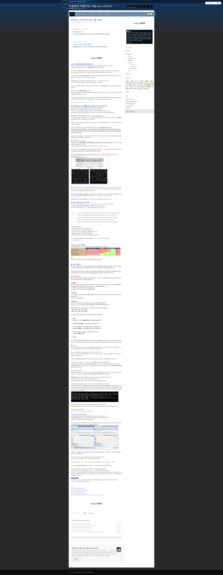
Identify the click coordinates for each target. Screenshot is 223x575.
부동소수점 (141, 82)
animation (146, 82)
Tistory (78, 572)
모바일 (73, 520)
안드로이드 (146, 88)
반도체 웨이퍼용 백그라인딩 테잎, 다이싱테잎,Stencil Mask (91, 34)
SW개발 (130, 60)
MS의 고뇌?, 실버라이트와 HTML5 (80, 529)
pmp (138, 84)
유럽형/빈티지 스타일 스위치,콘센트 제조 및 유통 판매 (89, 46)
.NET (142, 88)
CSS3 (135, 86)
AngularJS (131, 86)
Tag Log (83, 13)
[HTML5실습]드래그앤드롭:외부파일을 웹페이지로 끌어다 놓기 (86, 531)
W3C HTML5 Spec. (130, 105)
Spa (139, 86)
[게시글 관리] (79, 513)
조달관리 (147, 81)
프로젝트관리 (132, 58)
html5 (148, 84)
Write (84, 1)
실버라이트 (142, 86)
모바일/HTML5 (79, 22)
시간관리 (132, 81)
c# (138, 81)
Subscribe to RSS (73, 1)
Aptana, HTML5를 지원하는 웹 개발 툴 (81, 523)
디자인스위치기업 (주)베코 (82, 44)
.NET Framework (132, 68)
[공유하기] (77, 513)
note (129, 70)
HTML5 (78, 520)
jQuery (141, 84)
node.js (151, 81)
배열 (139, 88)
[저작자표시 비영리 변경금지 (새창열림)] (90, 513)
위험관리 (130, 84)
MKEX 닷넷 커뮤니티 (130, 99)
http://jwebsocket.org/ (87, 362)
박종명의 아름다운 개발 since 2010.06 (90, 6)
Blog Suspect (90, 572)
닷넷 (136, 81)
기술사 (127, 81)
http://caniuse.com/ (97, 259)
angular (142, 81)
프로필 (130, 47)
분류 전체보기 (130, 54)
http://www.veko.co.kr (78, 41)
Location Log (91, 13)
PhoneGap (135, 82)
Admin (80, 1)
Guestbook (106, 13)
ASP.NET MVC (129, 82)
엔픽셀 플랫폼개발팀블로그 (131, 101)
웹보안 (150, 86)
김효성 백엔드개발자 (130, 103)
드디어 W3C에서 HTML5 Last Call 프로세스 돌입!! (83, 525)
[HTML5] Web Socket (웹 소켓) (86, 20)
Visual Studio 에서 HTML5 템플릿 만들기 (81, 527)
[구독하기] (148, 14)
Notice (77, 13)
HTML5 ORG (128, 107)
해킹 (147, 86)
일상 (130, 56)
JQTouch (135, 88)
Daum (82, 572)
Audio (145, 84)
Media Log (99, 13)
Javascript (134, 66)
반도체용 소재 (78, 32)
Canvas (134, 84)
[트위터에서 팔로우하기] (151, 14)
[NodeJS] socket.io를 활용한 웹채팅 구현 (81, 481)
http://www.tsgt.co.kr (78, 29)
